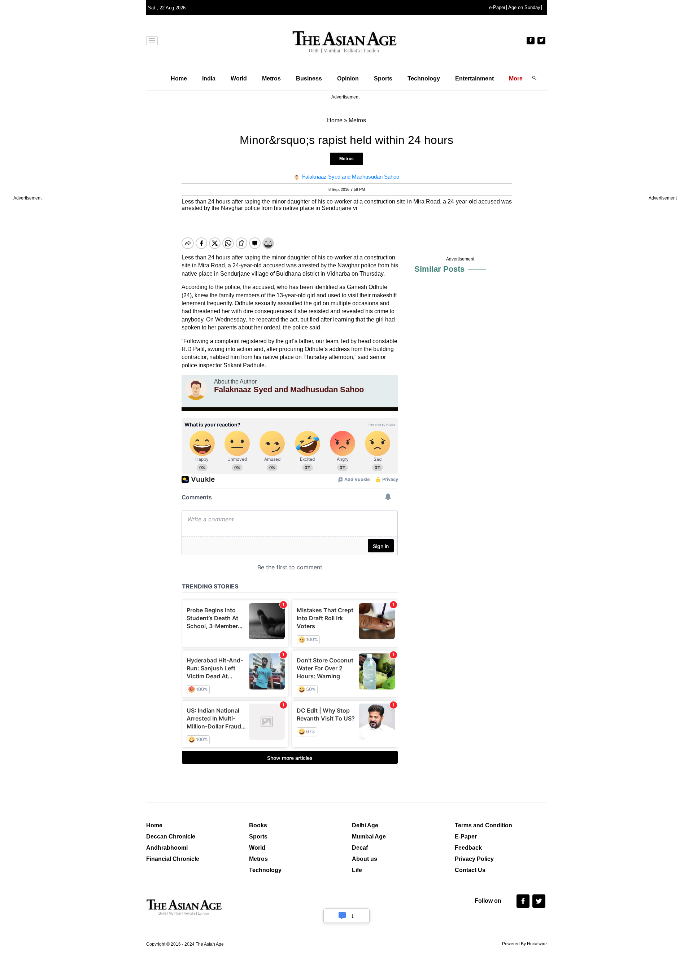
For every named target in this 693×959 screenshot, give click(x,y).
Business (309, 78)
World (239, 78)
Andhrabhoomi (167, 848)
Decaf (360, 848)
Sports (383, 78)
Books (258, 825)
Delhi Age (365, 825)
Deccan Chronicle (170, 836)
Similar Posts (439, 268)
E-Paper (466, 836)
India (208, 78)
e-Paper (497, 7)
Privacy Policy (474, 859)
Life (357, 870)
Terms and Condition (483, 825)
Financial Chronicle (172, 859)
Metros (271, 78)
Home (179, 78)
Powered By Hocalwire (524, 943)
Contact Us (470, 870)
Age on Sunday (524, 7)
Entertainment (474, 78)
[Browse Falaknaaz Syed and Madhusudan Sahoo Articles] (196, 389)
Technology (423, 78)
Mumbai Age (369, 836)
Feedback (468, 848)
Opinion (348, 78)
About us (364, 859)
